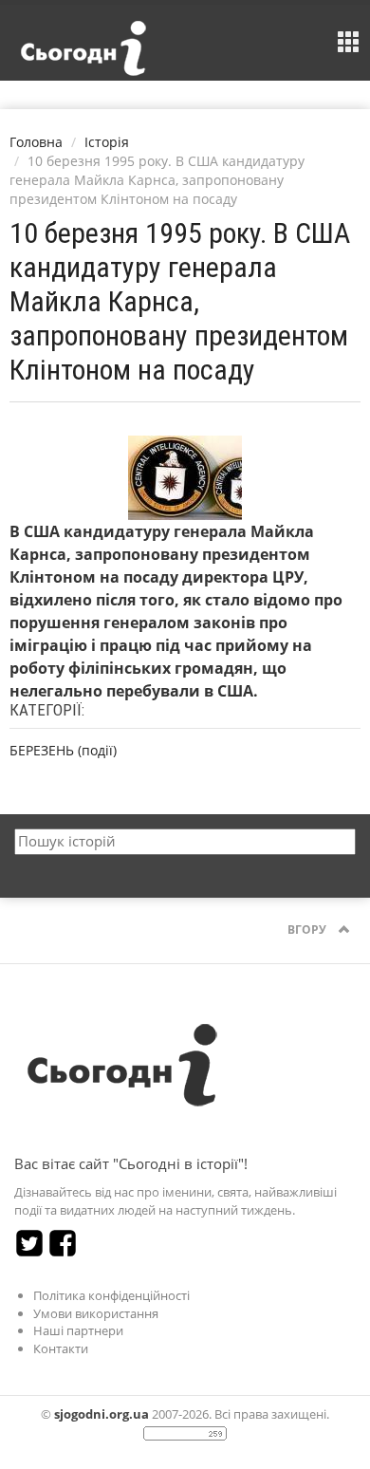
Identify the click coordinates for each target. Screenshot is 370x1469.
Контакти (60, 1348)
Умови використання (95, 1313)
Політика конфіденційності (111, 1295)
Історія (106, 142)
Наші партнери (78, 1330)
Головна (36, 142)
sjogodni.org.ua (101, 1414)
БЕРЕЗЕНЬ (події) (63, 750)
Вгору (308, 929)
